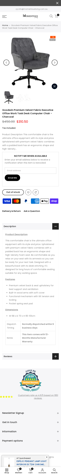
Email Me (12, 178)
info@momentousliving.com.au (33, 9)
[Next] (55, 62)
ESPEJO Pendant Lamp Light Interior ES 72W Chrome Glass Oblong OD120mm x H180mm (32, 463)
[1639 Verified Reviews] (30, 392)
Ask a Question (32, 211)
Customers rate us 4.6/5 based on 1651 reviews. (38, 397)
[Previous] (6, 62)
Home (5, 25)
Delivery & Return (11, 211)
